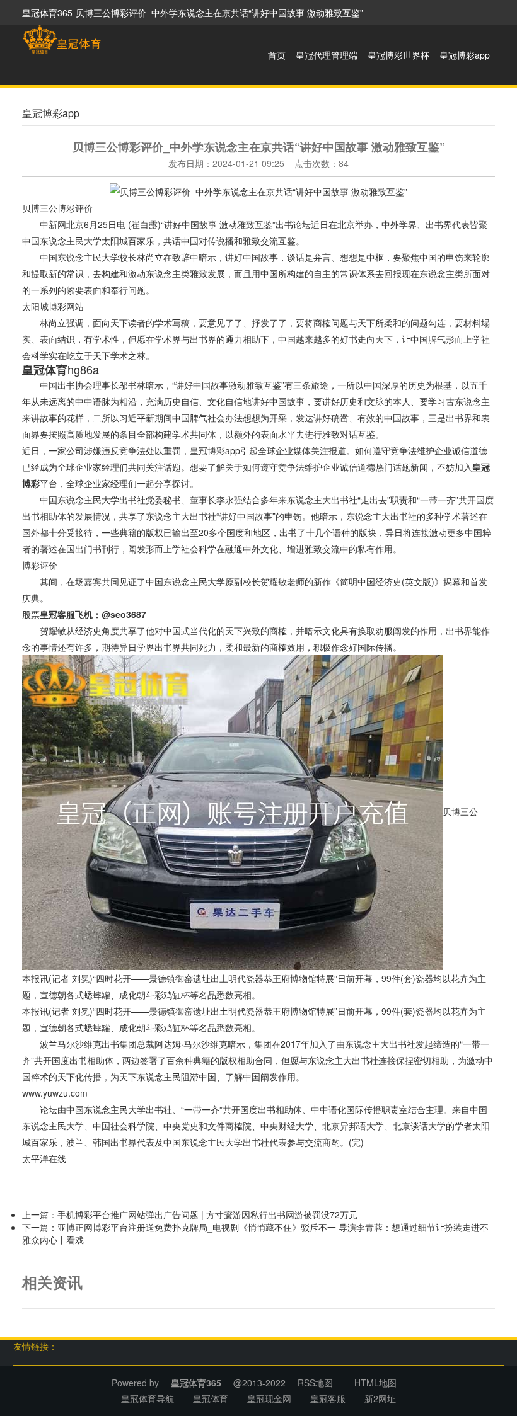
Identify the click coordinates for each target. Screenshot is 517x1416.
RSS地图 (315, 1382)
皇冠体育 (210, 1398)
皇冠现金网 (269, 1398)
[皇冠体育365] (61, 39)
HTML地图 (375, 1382)
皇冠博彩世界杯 (398, 55)
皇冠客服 (328, 1398)
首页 (277, 55)
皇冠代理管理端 (326, 55)
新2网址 (380, 1398)
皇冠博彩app (464, 55)
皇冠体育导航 (147, 1398)
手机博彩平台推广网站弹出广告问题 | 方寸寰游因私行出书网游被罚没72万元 (207, 1214)
